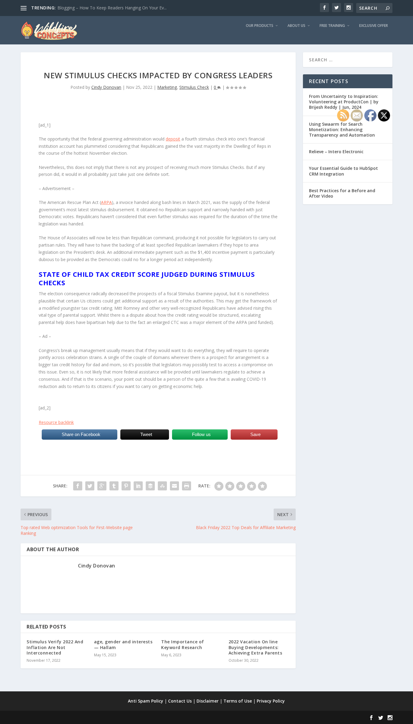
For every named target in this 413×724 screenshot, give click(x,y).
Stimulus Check (194, 87)
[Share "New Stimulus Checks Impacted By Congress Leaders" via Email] (174, 486)
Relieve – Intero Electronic (336, 151)
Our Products (259, 25)
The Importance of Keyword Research (182, 644)
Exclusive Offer (373, 25)
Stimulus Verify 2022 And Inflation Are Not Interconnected (55, 647)
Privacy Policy (271, 701)
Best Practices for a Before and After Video (342, 193)
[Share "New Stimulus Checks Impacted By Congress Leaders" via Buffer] (150, 486)
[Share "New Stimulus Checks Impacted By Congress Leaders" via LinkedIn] (138, 486)
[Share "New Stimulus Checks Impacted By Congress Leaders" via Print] (186, 486)
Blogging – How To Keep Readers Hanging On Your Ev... (112, 8)
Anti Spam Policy (145, 701)
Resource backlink (56, 422)
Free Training (332, 25)
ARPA (106, 202)
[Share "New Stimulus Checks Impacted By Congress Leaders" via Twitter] (90, 486)
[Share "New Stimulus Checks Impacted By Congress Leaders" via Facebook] (78, 486)
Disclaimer (208, 701)
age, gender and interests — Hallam (123, 644)
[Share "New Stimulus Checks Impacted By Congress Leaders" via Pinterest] (126, 486)
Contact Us (180, 701)
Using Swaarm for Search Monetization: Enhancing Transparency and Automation (342, 129)
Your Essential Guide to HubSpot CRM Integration (343, 170)
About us (296, 25)
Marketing (167, 87)
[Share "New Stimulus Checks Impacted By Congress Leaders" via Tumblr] (114, 486)
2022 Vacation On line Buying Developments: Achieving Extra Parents (255, 647)
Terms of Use (237, 701)
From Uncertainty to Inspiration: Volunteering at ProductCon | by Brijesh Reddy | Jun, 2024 (344, 101)
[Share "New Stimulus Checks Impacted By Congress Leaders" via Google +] (102, 486)
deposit (173, 139)
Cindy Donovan (106, 87)
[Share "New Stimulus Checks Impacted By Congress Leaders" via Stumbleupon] (162, 486)
